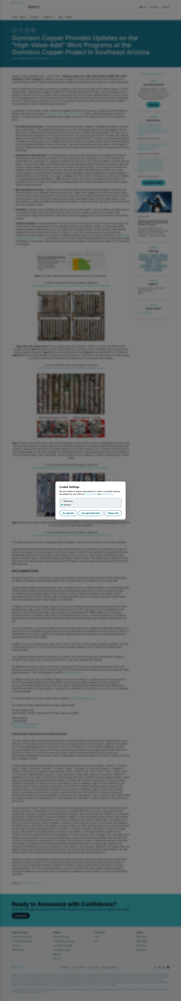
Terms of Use (107, 494)
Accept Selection (91, 513)
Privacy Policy (91, 494)
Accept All (68, 513)
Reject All (113, 513)
